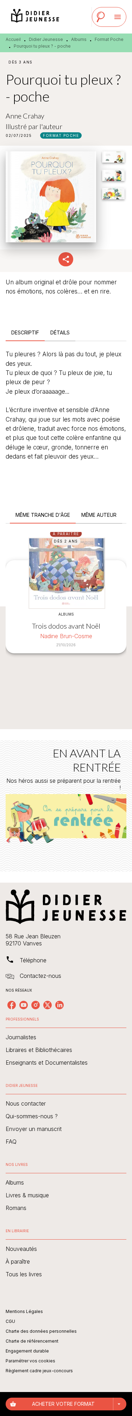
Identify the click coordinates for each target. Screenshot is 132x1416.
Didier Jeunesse (46, 39)
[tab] (25, 332)
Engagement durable (27, 1351)
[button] (61, 135)
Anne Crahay (25, 115)
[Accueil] (35, 17)
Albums (79, 39)
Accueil (13, 39)
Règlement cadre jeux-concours (39, 1370)
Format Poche (109, 39)
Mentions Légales (24, 1311)
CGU (10, 1321)
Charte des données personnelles (41, 1331)
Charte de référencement (32, 1341)
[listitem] (12, 1005)
